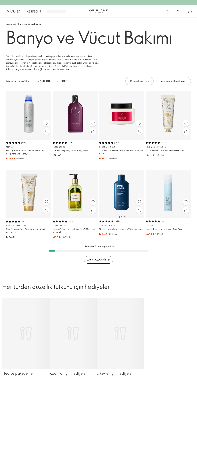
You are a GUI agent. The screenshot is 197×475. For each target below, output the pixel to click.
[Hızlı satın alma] (46, 131)
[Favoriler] (46, 123)
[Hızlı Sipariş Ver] (190, 11)
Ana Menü (11, 23)
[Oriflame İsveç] (98, 11)
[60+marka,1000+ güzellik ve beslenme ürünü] (167, 11)
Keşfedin (34, 11)
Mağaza (14, 11)
